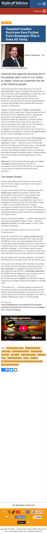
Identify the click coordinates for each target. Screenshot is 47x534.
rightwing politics (14, 358)
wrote (36, 297)
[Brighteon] (21, 522)
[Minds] (7, 517)
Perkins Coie (6, 193)
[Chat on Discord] (29, 522)
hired (14, 193)
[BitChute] (37, 512)
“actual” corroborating (32, 110)
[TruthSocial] (27, 512)
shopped (4, 223)
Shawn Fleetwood (32, 55)
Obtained (4, 161)
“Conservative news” (15, 348)
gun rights (15, 355)
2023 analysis (37, 138)
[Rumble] (29, 517)
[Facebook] (5, 512)
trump (26, 358)
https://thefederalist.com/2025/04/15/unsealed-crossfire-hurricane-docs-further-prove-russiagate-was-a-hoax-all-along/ (23, 307)
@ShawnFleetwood (18, 68)
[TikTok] (13, 512)
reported (4, 143)
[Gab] (12, 517)
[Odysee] (37, 517)
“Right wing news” (32, 348)
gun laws (5, 355)
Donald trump (36, 351)
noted (19, 269)
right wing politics (28, 355)
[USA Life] (20, 517)
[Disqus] (23, 404)
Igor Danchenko (7, 269)
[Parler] (23, 512)
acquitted (22, 278)
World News (6, 23)
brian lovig (6, 351)
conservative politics (20, 351)
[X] (9, 512)
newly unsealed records (33, 236)
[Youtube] (18, 512)
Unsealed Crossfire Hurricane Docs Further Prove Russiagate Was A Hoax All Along (22, 361)
